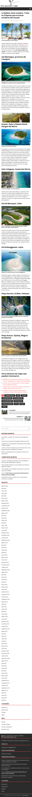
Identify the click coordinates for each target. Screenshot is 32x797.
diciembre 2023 (5, 562)
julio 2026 (3, 488)
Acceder (3, 722)
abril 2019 (3, 700)
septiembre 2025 (5, 510)
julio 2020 (3, 663)
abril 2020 (3, 670)
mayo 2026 (4, 493)
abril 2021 (3, 641)
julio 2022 (3, 604)
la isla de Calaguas (7, 404)
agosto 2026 (4, 486)
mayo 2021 (4, 638)
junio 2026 (4, 491)
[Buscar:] (16, 428)
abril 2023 (3, 582)
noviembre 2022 (5, 594)
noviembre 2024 (5, 535)
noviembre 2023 (5, 565)
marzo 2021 (4, 643)
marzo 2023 (4, 584)
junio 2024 (4, 547)
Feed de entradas (5, 724)
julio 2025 (3, 515)
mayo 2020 (4, 668)
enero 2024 (4, 560)
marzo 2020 (4, 673)
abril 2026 (3, 496)
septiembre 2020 (5, 658)
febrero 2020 (4, 675)
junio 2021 (4, 636)
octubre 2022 (4, 597)
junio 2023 (4, 577)
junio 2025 (4, 518)
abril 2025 (3, 523)
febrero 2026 (4, 500)
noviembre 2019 (5, 683)
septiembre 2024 (5, 540)
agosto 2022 (4, 601)
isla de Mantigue (18, 398)
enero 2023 (4, 589)
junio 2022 (4, 606)
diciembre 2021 (5, 621)
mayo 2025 (4, 520)
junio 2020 (4, 665)
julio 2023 (3, 574)
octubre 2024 (4, 537)
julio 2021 (3, 633)
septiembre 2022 (5, 599)
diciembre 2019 (5, 680)
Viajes (2, 715)
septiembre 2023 (5, 569)
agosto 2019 (4, 690)
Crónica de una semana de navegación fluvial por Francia (15, 441)
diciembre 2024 (5, 532)
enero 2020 (4, 678)
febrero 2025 (4, 528)
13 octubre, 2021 (6, 20)
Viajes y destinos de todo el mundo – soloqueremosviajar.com (12, 736)
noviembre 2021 (5, 624)
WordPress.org (5, 729)
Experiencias (4, 707)
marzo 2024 (4, 555)
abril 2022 (3, 611)
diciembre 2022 (5, 592)
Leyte (16, 404)
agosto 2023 (4, 572)
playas (22, 404)
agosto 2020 (4, 661)
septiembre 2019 (5, 688)
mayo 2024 (4, 550)
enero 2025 (4, 530)
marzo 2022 (4, 614)
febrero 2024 (4, 557)
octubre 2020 (4, 656)
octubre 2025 (4, 508)
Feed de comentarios (6, 727)
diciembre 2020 (5, 651)
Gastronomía (4, 710)
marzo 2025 (4, 525)
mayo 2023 (4, 579)
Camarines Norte (9, 395)
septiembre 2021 (5, 629)
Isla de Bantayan (7, 398)
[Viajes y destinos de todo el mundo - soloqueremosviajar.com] (16, 6)
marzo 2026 (4, 498)
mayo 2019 (4, 697)
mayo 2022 (4, 609)
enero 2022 (4, 619)
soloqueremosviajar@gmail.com (8, 747)
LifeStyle (3, 712)
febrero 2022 (4, 616)
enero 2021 (4, 648)
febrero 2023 (4, 587)
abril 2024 (3, 552)
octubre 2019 (4, 685)
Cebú (18, 395)
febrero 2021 (4, 646)
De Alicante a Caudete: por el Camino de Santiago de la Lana (15, 740)
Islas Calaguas (18, 401)
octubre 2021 (4, 626)
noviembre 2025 (5, 505)
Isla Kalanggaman (7, 401)
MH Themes (25, 795)
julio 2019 (3, 693)
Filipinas (26, 45)
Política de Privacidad (6, 754)
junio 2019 (4, 695)
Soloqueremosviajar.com (18, 20)
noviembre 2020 (5, 653)
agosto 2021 (4, 631)
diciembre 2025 (5, 503)
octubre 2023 (4, 567)
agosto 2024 (4, 542)
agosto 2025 (4, 513)
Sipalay (4, 406)
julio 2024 (3, 545)
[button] (30, 9)
